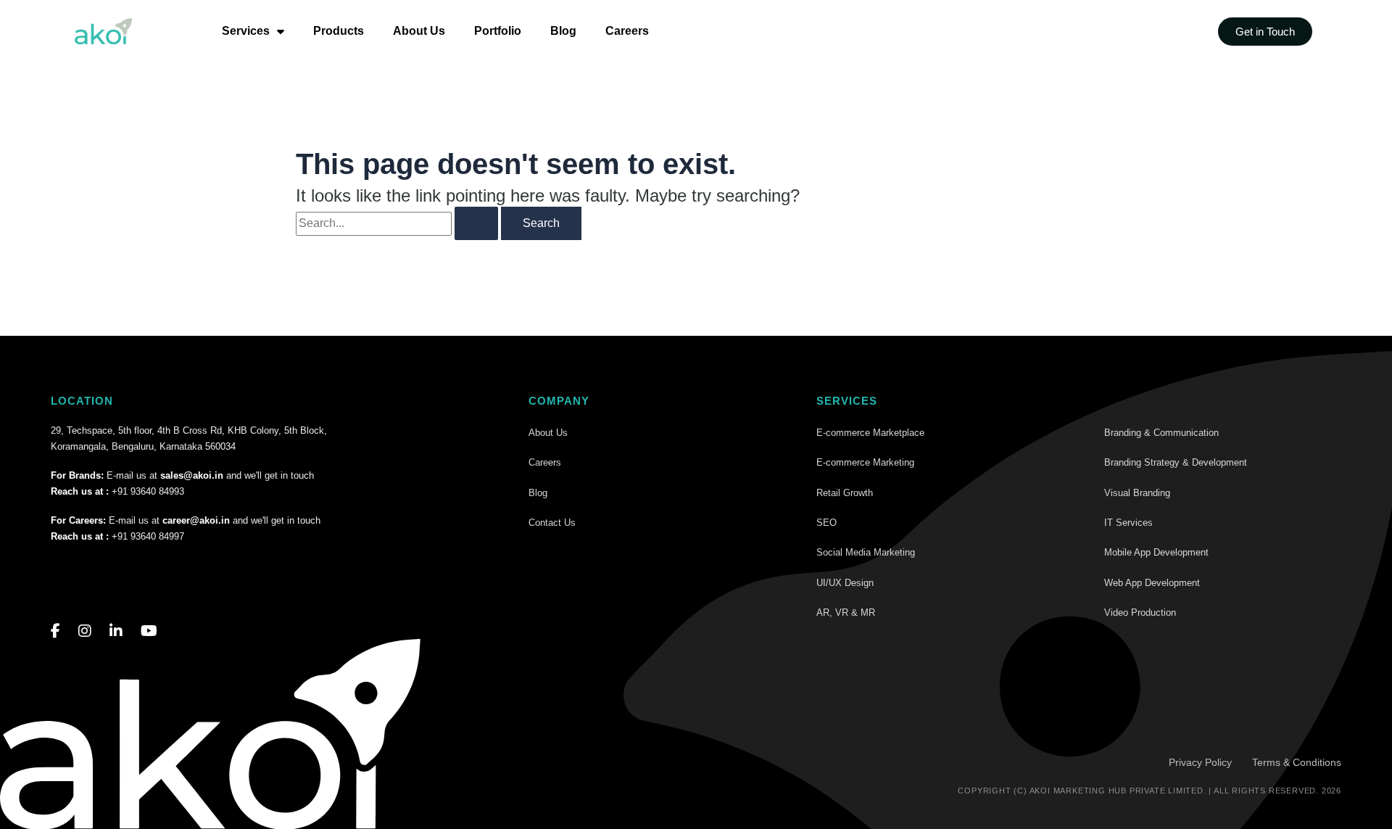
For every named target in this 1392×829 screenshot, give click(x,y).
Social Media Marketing (865, 552)
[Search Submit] (476, 223)
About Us (419, 31)
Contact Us (552, 522)
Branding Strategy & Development (1175, 462)
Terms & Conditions (1296, 762)
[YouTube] (149, 631)
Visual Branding (1137, 492)
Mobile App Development (1156, 552)
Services (246, 31)
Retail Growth (844, 492)
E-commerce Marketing (865, 462)
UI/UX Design (845, 582)
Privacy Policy (1200, 762)
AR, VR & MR (845, 612)
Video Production (1140, 612)
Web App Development (1152, 582)
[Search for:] (397, 223)
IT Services (1128, 522)
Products (338, 31)
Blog (563, 31)
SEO (826, 522)
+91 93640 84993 (148, 491)
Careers (627, 31)
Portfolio (497, 31)
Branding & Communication (1161, 432)
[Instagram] (84, 631)
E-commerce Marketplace (870, 432)
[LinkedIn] (116, 631)
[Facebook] (55, 631)
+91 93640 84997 (148, 536)
